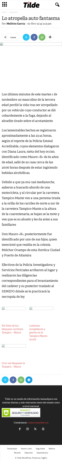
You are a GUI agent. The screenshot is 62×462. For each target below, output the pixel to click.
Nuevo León (26, 448)
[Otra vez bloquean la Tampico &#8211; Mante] (14, 351)
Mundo (17, 452)
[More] (50, 37)
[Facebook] (34, 37)
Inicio (4, 12)
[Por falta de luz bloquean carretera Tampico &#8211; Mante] (14, 313)
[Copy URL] (36, 379)
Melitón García (16, 23)
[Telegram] (28, 379)
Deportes (29, 452)
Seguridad (40, 448)
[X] (26, 37)
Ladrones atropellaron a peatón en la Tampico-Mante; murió (38, 332)
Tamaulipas (12, 448)
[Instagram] (27, 429)
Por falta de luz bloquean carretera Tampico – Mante (12, 329)
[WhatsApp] (42, 37)
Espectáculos (42, 452)
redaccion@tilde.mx (38, 422)
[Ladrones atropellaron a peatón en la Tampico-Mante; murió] (41, 313)
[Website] (42, 429)
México (52, 448)
